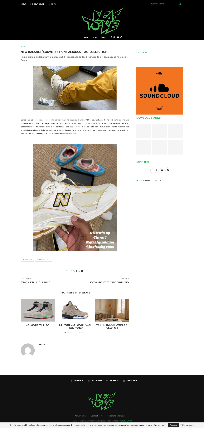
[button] (24, 315)
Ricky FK (41, 344)
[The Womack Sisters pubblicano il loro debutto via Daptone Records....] (176, 147)
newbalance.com (69, 133)
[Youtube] (118, 37)
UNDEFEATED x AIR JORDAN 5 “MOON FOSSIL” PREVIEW (74, 326)
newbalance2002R (44, 259)
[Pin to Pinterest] (76, 271)
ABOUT (23, 4)
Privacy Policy (80, 416)
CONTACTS (52, 4)
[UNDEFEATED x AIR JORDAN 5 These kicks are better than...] (176, 131)
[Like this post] (68, 271)
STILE (103, 37)
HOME (86, 37)
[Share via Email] (82, 271)
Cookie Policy (96, 416)
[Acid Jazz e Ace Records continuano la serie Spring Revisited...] (143, 147)
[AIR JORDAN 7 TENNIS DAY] (38, 310)
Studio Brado (126, 421)
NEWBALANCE (27, 259)
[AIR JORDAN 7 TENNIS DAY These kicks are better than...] (143, 131)
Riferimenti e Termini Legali (118, 416)
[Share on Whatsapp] (79, 271)
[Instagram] (114, 37)
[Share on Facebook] (71, 271)
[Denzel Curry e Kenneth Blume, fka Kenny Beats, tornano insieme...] (160, 147)
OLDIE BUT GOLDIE (37, 4)
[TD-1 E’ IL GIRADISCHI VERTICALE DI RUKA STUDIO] (112, 310)
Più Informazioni (187, 425)
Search (180, 4)
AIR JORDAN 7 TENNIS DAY (37, 325)
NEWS (94, 37)
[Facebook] (111, 37)
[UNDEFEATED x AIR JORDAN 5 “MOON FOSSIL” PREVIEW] (75, 310)
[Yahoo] (121, 37)
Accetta (173, 425)
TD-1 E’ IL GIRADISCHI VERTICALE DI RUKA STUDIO (112, 326)
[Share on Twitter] (74, 271)
